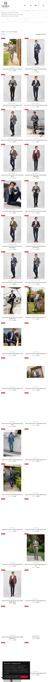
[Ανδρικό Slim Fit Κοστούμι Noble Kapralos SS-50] (12, 512)
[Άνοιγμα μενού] (25, 5)
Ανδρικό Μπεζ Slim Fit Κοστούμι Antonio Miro (12, 69)
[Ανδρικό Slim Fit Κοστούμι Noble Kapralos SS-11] (36, 584)
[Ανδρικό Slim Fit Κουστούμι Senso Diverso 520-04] (36, 265)
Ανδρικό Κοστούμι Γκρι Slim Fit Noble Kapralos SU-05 (36, 565)
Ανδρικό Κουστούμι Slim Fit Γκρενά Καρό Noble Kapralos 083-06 (12, 601)
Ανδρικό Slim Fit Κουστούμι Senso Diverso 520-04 (35, 282)
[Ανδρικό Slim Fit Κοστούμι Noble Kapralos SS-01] (12, 443)
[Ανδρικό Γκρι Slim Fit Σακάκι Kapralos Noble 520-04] (12, 123)
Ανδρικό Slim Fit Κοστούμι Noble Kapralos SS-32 (35, 673)
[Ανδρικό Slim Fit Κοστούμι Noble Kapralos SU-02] (36, 477)
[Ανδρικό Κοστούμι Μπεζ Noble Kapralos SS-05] (12, 547)
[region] (16, 670)
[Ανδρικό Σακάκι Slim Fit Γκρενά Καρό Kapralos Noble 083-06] (36, 158)
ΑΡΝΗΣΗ (16, 676)
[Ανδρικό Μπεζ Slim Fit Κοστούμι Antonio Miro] (12, 52)
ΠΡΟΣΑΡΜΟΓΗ (9, 676)
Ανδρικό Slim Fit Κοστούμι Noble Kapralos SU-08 (35, 353)
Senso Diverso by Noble (35, 67)
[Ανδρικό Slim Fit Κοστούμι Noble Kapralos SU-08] (36, 337)
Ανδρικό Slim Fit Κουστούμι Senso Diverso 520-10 (12, 282)
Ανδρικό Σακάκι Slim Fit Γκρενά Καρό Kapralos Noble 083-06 (35, 175)
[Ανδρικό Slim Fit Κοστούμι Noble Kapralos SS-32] (36, 656)
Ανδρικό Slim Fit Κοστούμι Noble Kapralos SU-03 (12, 388)
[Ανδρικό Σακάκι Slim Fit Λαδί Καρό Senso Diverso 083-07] (12, 158)
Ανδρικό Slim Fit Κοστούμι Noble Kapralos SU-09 (35, 423)
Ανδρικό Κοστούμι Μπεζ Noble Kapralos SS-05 (12, 564)
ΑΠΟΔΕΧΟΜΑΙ (24, 676)
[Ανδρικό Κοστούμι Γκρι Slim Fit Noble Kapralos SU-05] (36, 547)
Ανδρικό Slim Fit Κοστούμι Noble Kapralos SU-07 (12, 494)
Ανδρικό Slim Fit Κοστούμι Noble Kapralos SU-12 (12, 353)
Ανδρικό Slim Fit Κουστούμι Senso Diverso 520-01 (35, 211)
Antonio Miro (12, 67)
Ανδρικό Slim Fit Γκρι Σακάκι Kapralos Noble (12, 105)
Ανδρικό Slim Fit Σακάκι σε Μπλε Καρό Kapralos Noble (35, 69)
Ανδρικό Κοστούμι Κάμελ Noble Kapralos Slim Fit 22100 (12, 424)
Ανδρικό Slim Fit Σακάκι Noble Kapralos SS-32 (12, 211)
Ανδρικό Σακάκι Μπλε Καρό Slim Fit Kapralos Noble (35, 105)
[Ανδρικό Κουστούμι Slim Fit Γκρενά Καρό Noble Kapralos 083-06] (12, 584)
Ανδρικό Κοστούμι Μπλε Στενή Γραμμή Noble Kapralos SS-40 (12, 318)
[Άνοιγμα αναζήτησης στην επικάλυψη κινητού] (36, 5)
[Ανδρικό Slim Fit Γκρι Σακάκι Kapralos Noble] (12, 88)
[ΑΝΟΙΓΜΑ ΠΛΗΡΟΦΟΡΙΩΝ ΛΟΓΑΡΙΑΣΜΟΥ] (43, 5)
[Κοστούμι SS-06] (36, 620)
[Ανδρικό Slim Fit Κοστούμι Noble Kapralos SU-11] (36, 300)
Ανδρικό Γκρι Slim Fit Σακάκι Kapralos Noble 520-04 (12, 140)
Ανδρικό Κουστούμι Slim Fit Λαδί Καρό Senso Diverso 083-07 (12, 246)
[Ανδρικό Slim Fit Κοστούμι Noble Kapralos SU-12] (12, 337)
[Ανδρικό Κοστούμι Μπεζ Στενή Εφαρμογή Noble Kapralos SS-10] (12, 620)
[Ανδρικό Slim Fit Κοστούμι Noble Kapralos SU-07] (12, 477)
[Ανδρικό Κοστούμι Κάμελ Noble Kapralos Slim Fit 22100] (12, 406)
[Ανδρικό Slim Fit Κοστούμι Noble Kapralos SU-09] (36, 406)
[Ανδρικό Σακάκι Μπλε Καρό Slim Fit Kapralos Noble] (36, 88)
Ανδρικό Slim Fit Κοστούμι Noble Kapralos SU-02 (35, 494)
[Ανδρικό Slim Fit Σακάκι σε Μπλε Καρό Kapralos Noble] (36, 52)
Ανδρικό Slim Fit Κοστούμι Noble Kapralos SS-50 (12, 529)
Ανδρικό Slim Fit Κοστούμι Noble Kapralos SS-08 (35, 529)
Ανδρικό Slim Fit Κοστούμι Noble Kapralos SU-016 (35, 459)
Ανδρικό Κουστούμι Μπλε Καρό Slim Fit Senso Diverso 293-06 (36, 246)
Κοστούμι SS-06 (35, 637)
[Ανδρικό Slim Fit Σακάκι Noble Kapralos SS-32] (12, 194)
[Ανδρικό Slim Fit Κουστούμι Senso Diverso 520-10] (12, 265)
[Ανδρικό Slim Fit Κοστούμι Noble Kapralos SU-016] (36, 443)
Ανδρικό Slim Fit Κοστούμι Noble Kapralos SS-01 (12, 459)
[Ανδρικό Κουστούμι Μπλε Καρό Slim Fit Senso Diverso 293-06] (36, 229)
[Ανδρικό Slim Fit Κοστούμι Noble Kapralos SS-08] (36, 513)
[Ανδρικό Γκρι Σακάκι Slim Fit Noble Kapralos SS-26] (36, 123)
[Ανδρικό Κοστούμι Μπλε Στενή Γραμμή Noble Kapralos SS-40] (12, 300)
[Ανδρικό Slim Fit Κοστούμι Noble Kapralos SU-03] (12, 371)
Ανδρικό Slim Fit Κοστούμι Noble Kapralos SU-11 (35, 317)
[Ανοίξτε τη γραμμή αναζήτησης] (38, 5)
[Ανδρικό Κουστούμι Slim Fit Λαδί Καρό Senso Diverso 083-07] (12, 229)
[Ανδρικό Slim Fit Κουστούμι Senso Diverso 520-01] (36, 194)
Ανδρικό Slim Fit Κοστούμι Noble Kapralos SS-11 (35, 600)
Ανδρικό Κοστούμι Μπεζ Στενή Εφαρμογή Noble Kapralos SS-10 (12, 637)
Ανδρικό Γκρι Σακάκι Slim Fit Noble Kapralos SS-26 (36, 140)
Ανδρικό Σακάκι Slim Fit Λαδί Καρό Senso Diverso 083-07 (12, 175)
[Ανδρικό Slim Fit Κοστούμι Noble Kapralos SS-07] (12, 656)
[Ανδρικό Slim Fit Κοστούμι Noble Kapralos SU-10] (36, 372)
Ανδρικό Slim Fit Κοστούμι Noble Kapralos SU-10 (35, 388)
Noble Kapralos (36, 138)
